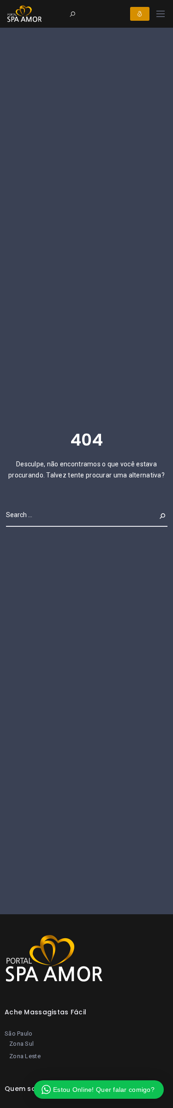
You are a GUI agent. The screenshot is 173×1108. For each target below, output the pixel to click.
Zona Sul (21, 1043)
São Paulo (19, 1033)
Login (139, 14)
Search (155, 514)
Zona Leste (25, 1056)
